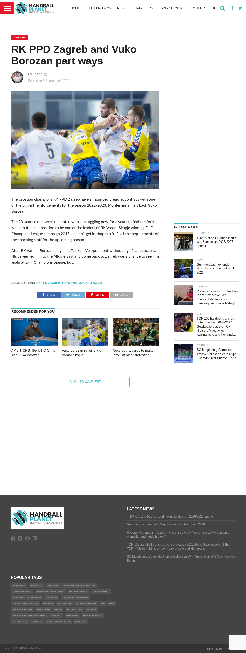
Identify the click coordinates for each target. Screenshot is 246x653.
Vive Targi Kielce (58, 621)
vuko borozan (90, 283)
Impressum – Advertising (224, 648)
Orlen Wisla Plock (26, 603)
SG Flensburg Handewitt (30, 615)
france (48, 603)
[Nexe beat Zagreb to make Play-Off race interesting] (136, 345)
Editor (37, 74)
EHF (111, 603)
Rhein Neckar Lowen (50, 591)
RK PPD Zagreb (48, 283)
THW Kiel (53, 585)
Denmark (52, 597)
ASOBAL (91, 609)
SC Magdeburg (86, 603)
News (122, 8)
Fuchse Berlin (78, 591)
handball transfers (27, 597)
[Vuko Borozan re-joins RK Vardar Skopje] (85, 345)
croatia (37, 621)
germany (72, 615)
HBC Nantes (74, 609)
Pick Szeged (101, 591)
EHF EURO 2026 (99, 8)
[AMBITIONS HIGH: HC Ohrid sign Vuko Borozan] (34, 345)
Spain (58, 609)
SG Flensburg (22, 609)
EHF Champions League (79, 585)
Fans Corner (171, 8)
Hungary (81, 621)
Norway (56, 615)
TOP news (69, 283)
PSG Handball (22, 591)
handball (36, 585)
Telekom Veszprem (75, 597)
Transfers (143, 8)
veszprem (43, 609)
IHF (103, 603)
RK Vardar (65, 603)
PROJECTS (198, 8)
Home (75, 8)
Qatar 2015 (20, 621)
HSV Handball (92, 615)
